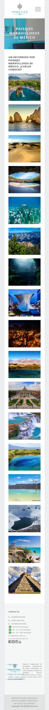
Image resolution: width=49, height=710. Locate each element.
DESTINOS (32, 698)
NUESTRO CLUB (18, 698)
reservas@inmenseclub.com (19, 638)
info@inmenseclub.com (17, 636)
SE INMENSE (29, 704)
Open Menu (38, 9)
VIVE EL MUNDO (19, 701)
